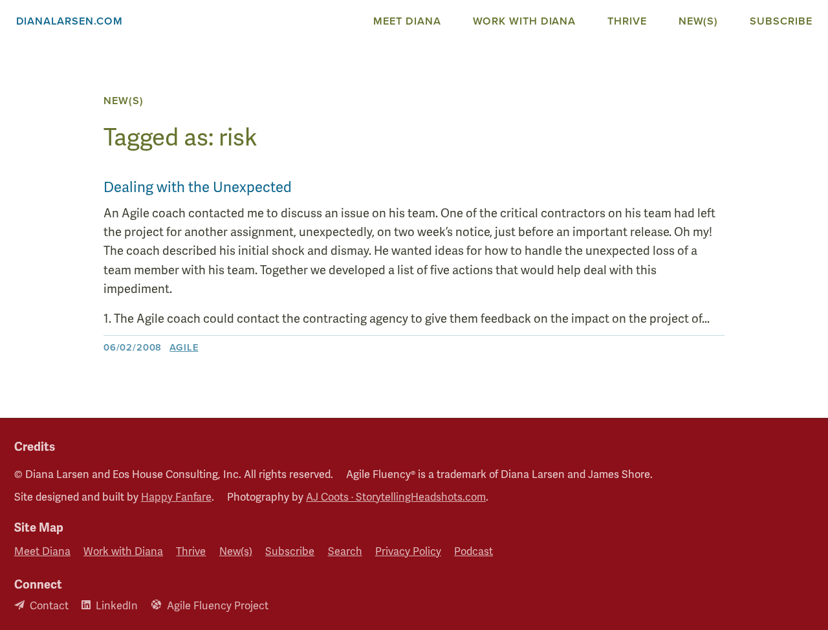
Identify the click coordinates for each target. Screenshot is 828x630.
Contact (49, 606)
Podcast (473, 551)
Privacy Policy (408, 551)
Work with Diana (524, 21)
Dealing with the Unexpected (198, 187)
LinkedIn (117, 606)
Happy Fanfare (176, 497)
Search (345, 551)
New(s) (698, 21)
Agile (183, 347)
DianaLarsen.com (70, 21)
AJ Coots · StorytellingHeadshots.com (396, 497)
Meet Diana (407, 21)
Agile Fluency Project (217, 606)
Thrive (626, 21)
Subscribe (781, 21)
